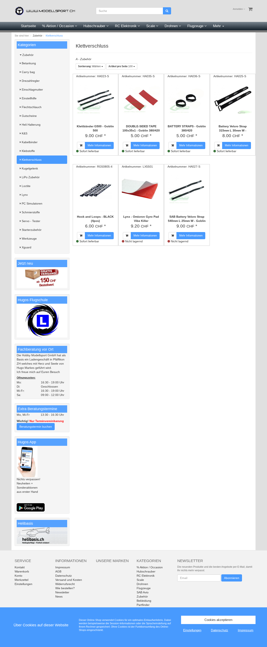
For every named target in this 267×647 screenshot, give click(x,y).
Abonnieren (231, 578)
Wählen (89, 66)
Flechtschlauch (31, 107)
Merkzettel (21, 579)
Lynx (24, 194)
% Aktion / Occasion (58, 26)
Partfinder (143, 605)
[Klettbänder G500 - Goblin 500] (95, 99)
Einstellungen (23, 584)
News (59, 596)
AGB (58, 571)
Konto (18, 575)
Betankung (28, 63)
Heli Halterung (30, 124)
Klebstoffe (28, 151)
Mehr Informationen (99, 145)
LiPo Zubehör (30, 177)
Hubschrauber (94, 26)
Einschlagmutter (32, 89)
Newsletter (62, 592)
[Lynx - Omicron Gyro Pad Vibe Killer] (141, 190)
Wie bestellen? (65, 588)
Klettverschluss (31, 159)
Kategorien (27, 45)
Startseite (28, 26)
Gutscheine (29, 116)
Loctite (25, 186)
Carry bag (28, 72)
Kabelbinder (29, 142)
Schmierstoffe (30, 212)
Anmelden (238, 9)
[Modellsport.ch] (46, 10)
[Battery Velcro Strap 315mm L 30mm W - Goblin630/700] (232, 99)
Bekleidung (144, 600)
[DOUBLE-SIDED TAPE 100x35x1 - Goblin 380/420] (141, 99)
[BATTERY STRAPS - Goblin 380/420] (187, 99)
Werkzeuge (29, 238)
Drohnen (172, 26)
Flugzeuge (195, 26)
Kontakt (20, 567)
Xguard (26, 247)
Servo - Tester (30, 221)
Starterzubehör (31, 229)
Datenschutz (63, 575)
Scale (151, 26)
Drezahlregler (30, 80)
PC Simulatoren (31, 203)
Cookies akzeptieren (218, 620)
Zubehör (27, 55)
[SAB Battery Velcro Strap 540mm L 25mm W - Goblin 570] (187, 190)
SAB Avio (143, 592)
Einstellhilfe (29, 98)
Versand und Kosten (68, 579)
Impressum (62, 567)
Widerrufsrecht (65, 584)
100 (120, 66)
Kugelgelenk (29, 168)
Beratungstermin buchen (35, 426)
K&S (24, 133)
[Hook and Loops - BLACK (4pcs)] (95, 190)
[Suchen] (167, 10)
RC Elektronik (126, 26)
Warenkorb (22, 571)
